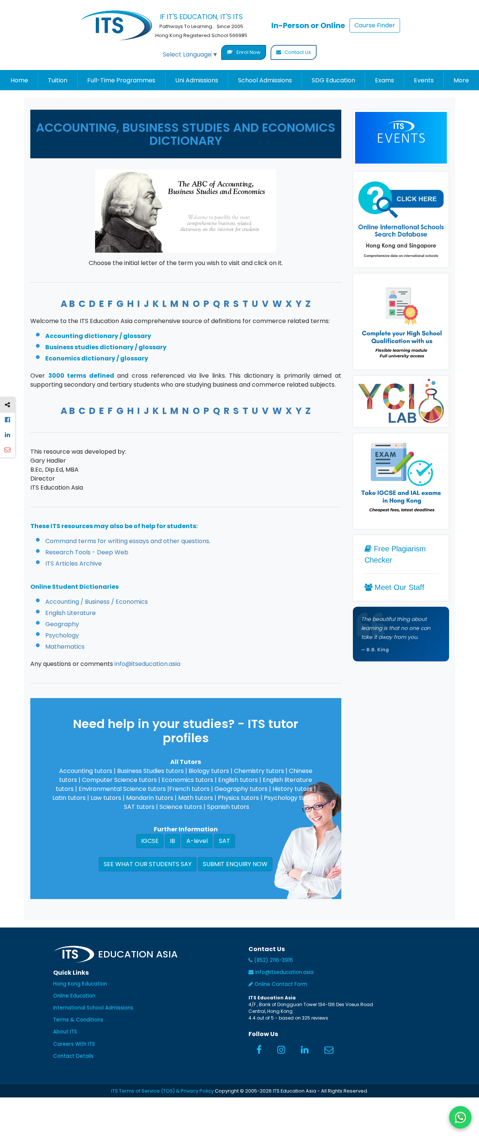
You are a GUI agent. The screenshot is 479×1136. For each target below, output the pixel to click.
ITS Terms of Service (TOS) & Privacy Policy (162, 1091)
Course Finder (374, 25)
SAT (224, 841)
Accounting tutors (85, 771)
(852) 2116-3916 (273, 960)
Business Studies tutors (150, 771)
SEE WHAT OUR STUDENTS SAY (148, 864)
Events (424, 80)
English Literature (70, 613)
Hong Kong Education (80, 983)
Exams (384, 80)
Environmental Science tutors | (124, 789)
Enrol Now (247, 52)
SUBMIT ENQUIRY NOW (235, 864)
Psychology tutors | (292, 798)
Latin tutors (69, 798)
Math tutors (195, 798)
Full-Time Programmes (121, 80)
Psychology (62, 635)
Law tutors (106, 798)
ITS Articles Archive (73, 563)
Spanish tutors (228, 806)
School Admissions (265, 80)
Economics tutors (188, 780)
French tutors (189, 789)
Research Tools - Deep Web (86, 552)
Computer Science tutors (119, 780)
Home (19, 80)
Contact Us (297, 52)
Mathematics (65, 646)
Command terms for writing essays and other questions (127, 541)
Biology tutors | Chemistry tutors (236, 771)
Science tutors (180, 806)
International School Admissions (93, 1007)
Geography (62, 624)
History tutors (292, 789)
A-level (197, 841)
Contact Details (73, 1056)
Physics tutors (238, 798)
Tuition (57, 80)
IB (172, 841)
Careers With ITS (74, 1044)
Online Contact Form (280, 984)
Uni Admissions (196, 80)
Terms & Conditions (78, 1019)
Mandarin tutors (149, 798)
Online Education (74, 995)
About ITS (65, 1031)
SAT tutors (139, 806)
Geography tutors (241, 789)
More (461, 80)
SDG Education (333, 80)
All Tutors (185, 762)
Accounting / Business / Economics (96, 601)
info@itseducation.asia (147, 664)
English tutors (238, 780)
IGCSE (150, 841)
